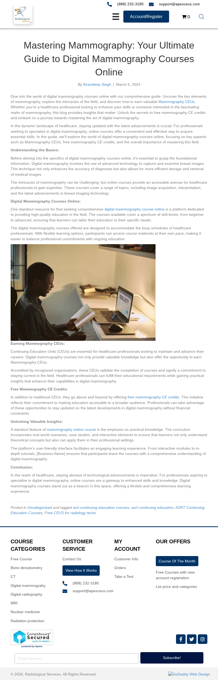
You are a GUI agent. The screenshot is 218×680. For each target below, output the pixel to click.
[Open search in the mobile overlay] (201, 16)
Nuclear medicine (25, 612)
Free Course (21, 559)
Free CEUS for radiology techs (70, 513)
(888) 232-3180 (130, 4)
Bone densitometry (26, 568)
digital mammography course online (134, 209)
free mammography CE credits (153, 397)
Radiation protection (27, 621)
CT (13, 576)
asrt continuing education (152, 507)
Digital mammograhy (28, 585)
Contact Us (71, 559)
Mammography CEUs (176, 102)
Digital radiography (26, 594)
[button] (181, 639)
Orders (120, 568)
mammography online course (71, 429)
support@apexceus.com (179, 4)
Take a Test (123, 576)
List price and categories (176, 586)
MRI (14, 603)
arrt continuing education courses (101, 507)
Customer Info (126, 559)
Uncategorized (39, 507)
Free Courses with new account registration (175, 575)
